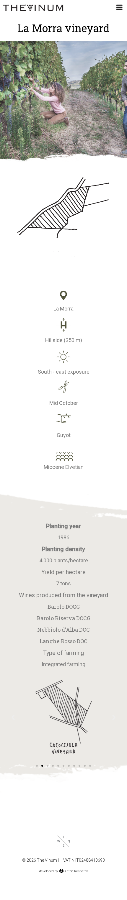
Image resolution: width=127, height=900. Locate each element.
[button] (13, 717)
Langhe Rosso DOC (63, 641)
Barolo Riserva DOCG (63, 618)
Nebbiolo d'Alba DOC (63, 629)
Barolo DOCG (64, 606)
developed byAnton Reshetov (63, 871)
